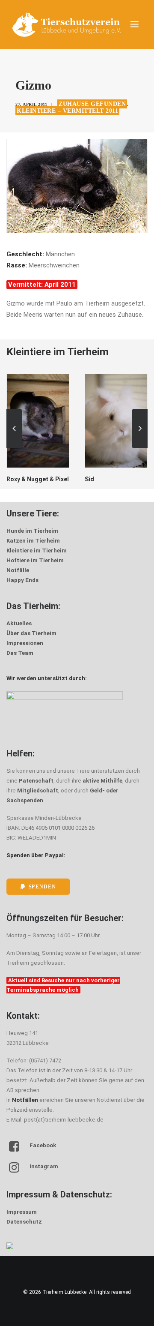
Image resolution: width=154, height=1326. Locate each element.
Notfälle (17, 570)
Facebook (43, 1145)
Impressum (21, 1212)
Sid (57, 479)
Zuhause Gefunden (92, 104)
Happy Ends (22, 580)
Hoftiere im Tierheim (35, 560)
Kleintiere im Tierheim (36, 550)
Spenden (42, 886)
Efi (135, 479)
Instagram (44, 1166)
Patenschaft (36, 780)
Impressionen (24, 643)
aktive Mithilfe (102, 780)
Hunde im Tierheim (32, 531)
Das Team (19, 653)
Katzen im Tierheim (33, 540)
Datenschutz (24, 1221)
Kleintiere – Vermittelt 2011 (67, 111)
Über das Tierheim (31, 633)
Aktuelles (19, 623)
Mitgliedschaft (37, 790)
